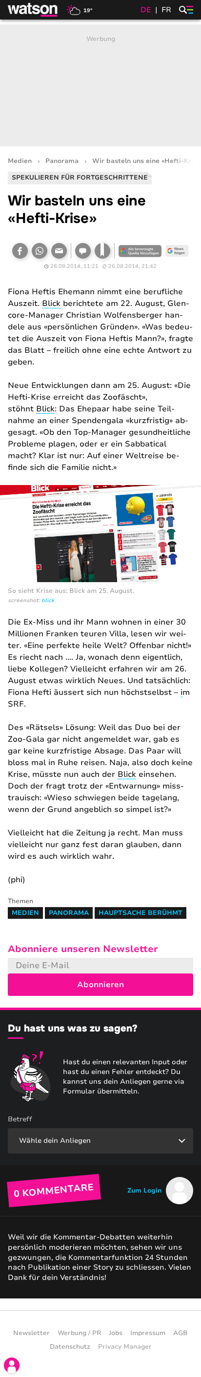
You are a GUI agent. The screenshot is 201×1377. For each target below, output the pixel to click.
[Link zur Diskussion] (83, 251)
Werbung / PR (79, 1333)
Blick (51, 303)
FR (166, 10)
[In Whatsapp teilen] (39, 251)
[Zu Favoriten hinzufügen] (102, 251)
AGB (180, 1333)
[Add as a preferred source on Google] (140, 251)
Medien (20, 161)
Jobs (115, 1333)
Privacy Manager (125, 1346)
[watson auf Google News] (177, 251)
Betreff (20, 1119)
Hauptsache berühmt (140, 913)
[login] (12, 1365)
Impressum (147, 1333)
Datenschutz (70, 1346)
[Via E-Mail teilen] (59, 251)
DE (146, 10)
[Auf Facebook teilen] (20, 251)
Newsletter (31, 1333)
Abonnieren (100, 984)
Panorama (62, 161)
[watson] (33, 10)
